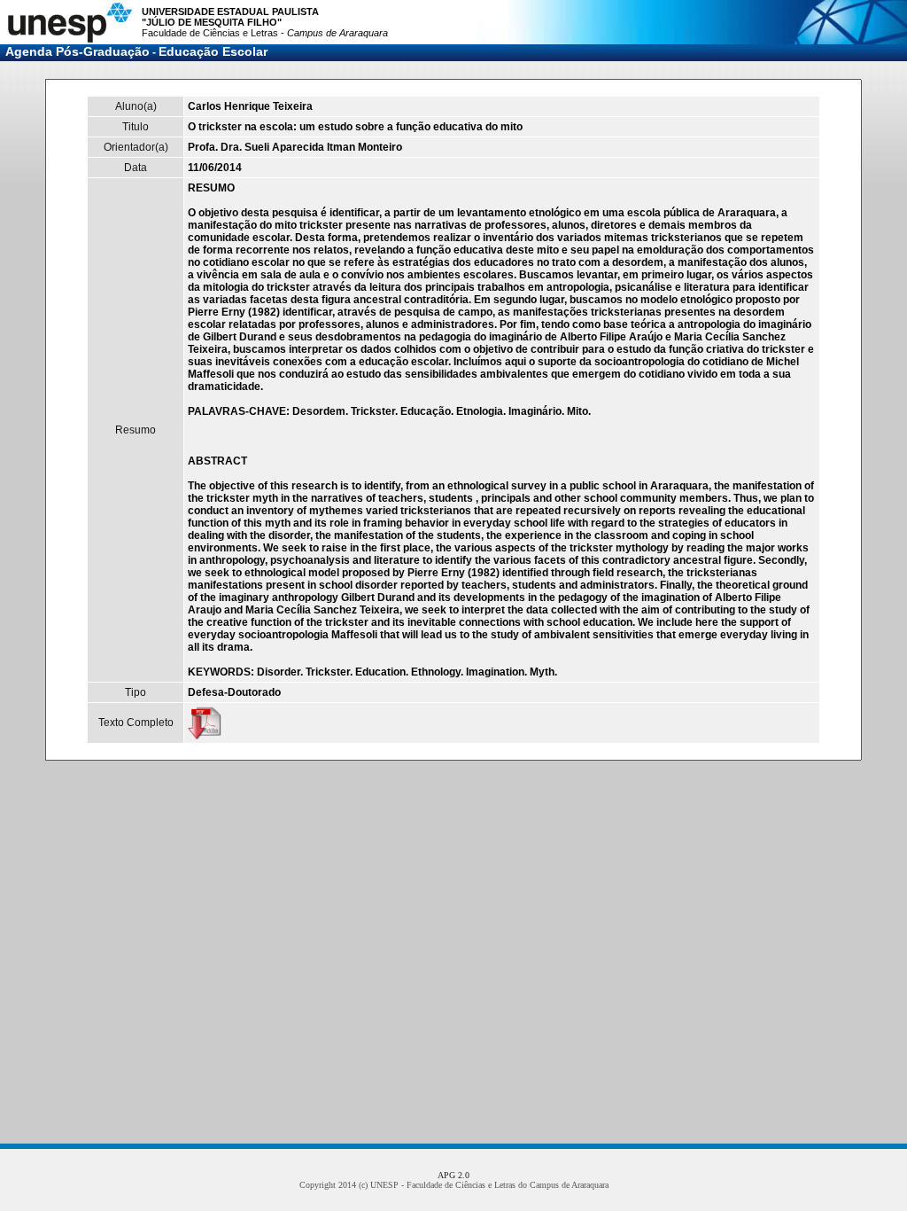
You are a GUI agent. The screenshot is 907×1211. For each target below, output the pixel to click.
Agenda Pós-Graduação (77, 51)
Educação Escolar (213, 51)
